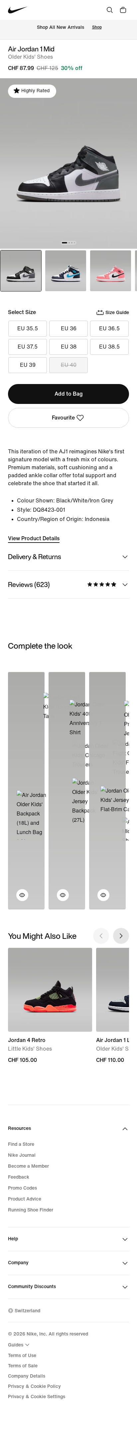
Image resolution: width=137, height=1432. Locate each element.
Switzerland (27, 1310)
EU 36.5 (109, 328)
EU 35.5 (27, 328)
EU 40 (68, 365)
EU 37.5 (28, 347)
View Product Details (34, 538)
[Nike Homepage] (18, 10)
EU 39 (28, 365)
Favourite (63, 418)
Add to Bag (69, 394)
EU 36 (68, 328)
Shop (97, 27)
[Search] (110, 10)
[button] (18, 899)
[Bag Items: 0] (123, 10)
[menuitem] (19, 1345)
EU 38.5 (109, 347)
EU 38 (68, 347)
